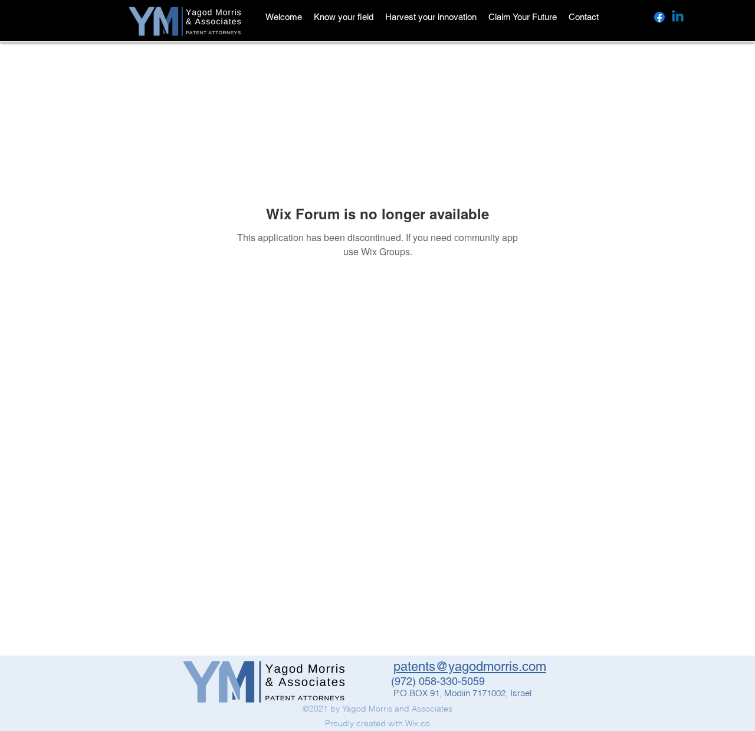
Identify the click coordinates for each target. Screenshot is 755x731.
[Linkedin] (678, 17)
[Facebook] (659, 17)
